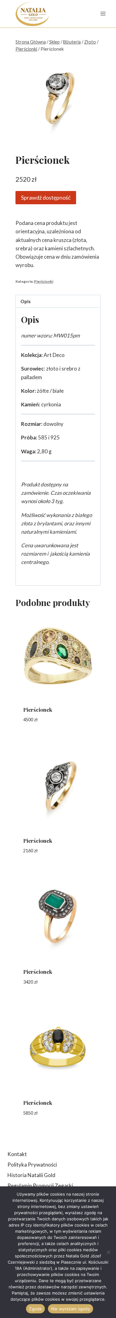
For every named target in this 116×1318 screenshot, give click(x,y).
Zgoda (35, 1308)
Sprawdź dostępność (46, 197)
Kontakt (17, 1154)
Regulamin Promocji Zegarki (40, 1185)
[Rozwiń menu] (103, 14)
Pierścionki (43, 281)
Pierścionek (37, 709)
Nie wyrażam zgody (70, 1308)
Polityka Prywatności (32, 1164)
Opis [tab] (25, 301)
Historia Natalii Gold (31, 1175)
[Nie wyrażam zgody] (108, 1252)
